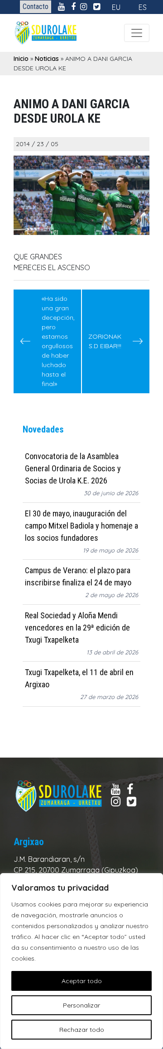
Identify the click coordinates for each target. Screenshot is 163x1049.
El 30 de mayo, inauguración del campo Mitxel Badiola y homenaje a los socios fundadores (81, 526)
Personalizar (81, 1005)
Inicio (21, 59)
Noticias (47, 59)
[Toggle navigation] (136, 33)
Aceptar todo (82, 981)
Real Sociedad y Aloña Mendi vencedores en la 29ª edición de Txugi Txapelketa (77, 627)
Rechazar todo (81, 1030)
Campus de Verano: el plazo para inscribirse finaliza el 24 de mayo (78, 576)
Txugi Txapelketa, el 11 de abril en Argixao (79, 678)
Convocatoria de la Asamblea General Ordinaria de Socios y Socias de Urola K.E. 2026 (73, 468)
